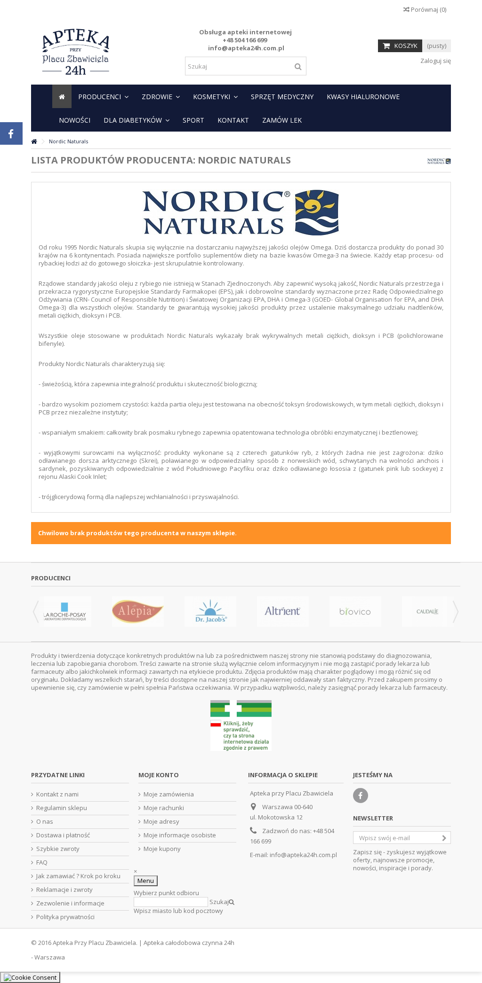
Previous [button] (35, 611)
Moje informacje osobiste (180, 835)
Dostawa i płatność (63, 835)
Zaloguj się (435, 60)
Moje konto (158, 775)
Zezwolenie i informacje (70, 903)
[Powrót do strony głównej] (34, 142)
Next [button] (455, 611)
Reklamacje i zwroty (64, 890)
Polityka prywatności (65, 917)
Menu (145, 880)
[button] (103, 96)
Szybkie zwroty (58, 849)
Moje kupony (162, 849)
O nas (44, 822)
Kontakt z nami (57, 794)
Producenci (51, 578)
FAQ (42, 862)
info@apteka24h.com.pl (303, 854)
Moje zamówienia (169, 794)
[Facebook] (360, 795)
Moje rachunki (164, 808)
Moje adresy (161, 822)
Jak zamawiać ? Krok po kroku (78, 876)
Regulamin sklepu (61, 808)
